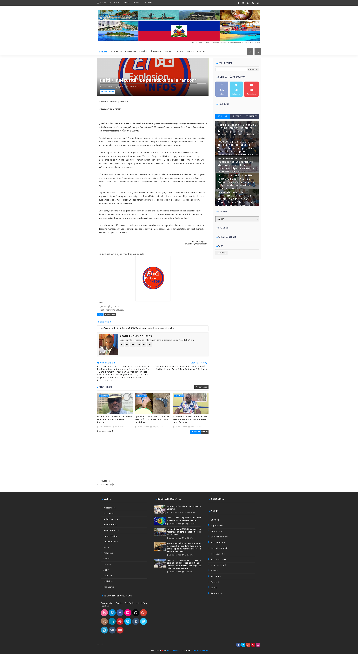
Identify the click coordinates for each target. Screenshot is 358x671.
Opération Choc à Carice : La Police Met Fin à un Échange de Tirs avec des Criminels (152, 419)
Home (116, 2)
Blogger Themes (201, 651)
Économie (156, 51)
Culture (179, 51)
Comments (251, 116)
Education (109, 513)
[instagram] (258, 645)
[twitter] (243, 3)
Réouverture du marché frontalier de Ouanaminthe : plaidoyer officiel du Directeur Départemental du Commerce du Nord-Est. (236, 165)
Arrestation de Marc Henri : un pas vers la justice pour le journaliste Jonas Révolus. (190, 419)
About (126, 2)
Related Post (105, 387)
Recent (237, 116)
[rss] (258, 3)
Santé (106, 559)
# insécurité (110, 314)
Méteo (106, 547)
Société (143, 51)
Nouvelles (116, 51)
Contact (136, 2)
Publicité (149, 2)
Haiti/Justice (110, 525)
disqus (204, 431)
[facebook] (238, 3)
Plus (189, 51)
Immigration (110, 536)
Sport (168, 51)
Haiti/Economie (112, 519)
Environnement (219, 537)
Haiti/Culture (218, 542)
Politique (130, 51)
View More (202, 387)
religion (108, 581)
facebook (195, 431)
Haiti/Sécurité (111, 530)
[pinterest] (253, 3)
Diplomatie (109, 508)
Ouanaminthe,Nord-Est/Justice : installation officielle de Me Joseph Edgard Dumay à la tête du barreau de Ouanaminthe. (234, 199)
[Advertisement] (153, 459)
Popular (223, 116)
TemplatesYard (172, 651)
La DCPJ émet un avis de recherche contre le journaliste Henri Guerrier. (114, 419)
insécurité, (134, 86)
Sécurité (108, 576)
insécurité (103, 396)
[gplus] (248, 3)
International (111, 542)
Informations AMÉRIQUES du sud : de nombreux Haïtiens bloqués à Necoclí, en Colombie (184, 532)
